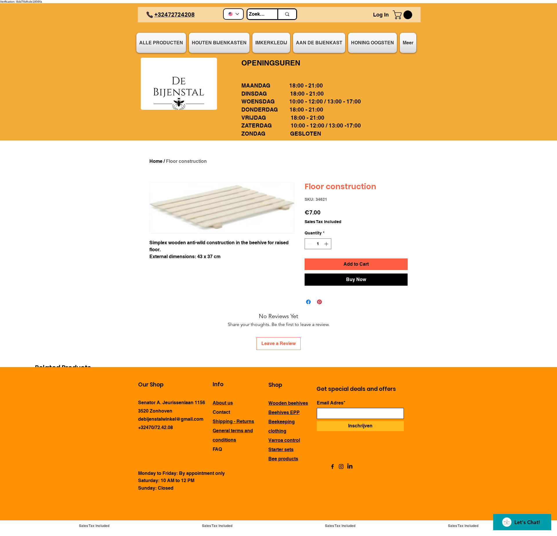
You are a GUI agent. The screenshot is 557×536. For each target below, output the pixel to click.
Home (155, 161)
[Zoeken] (286, 14)
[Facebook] (332, 466)
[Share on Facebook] (308, 301)
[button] (403, 14)
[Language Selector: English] (233, 14)
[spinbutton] (318, 244)
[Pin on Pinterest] (319, 301)
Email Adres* (331, 403)
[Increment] (326, 244)
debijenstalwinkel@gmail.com (170, 419)
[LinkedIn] (350, 466)
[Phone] (149, 15)
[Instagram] (341, 466)
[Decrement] (309, 244)
